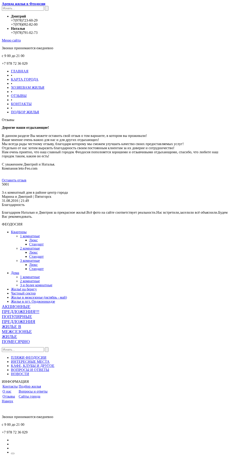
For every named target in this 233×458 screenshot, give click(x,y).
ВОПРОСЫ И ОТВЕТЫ (30, 370)
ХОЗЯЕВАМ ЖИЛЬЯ (27, 87)
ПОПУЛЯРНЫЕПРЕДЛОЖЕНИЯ (18, 319)
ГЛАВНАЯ (19, 71)
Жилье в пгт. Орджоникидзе (33, 301)
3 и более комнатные (36, 285)
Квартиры (19, 232)
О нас (7, 391)
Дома (15, 273)
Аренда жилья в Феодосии (23, 4)
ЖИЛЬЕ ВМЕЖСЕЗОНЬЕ (17, 329)
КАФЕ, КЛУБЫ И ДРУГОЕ (32, 366)
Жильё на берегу (24, 289)
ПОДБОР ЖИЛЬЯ (25, 112)
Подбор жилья (30, 386)
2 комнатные (30, 248)
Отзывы (9, 396)
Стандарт (36, 244)
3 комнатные (30, 260)
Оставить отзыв (14, 180)
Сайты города (29, 396)
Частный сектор (23, 293)
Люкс (33, 240)
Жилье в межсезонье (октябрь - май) (39, 297)
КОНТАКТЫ (21, 104)
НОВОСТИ (20, 374)
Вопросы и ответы (33, 391)
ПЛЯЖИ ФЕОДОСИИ (28, 357)
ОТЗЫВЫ (19, 96)
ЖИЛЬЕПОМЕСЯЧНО (16, 339)
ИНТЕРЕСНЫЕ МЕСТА (30, 362)
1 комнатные (30, 236)
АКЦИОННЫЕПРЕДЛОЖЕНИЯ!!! (20, 309)
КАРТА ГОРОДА (24, 79)
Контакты (10, 386)
